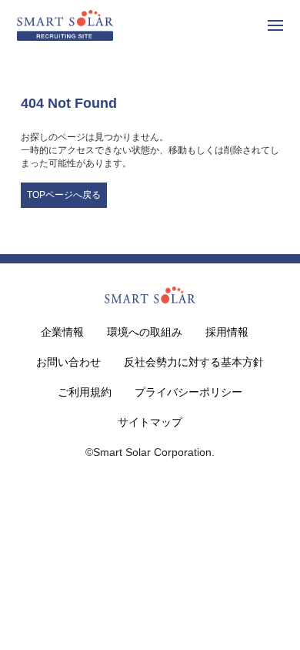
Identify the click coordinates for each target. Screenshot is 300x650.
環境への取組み (144, 332)
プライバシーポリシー (188, 392)
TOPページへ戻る (64, 194)
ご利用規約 (85, 392)
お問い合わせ (68, 362)
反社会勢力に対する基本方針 (194, 362)
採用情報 (226, 332)
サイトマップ (150, 422)
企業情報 (62, 332)
